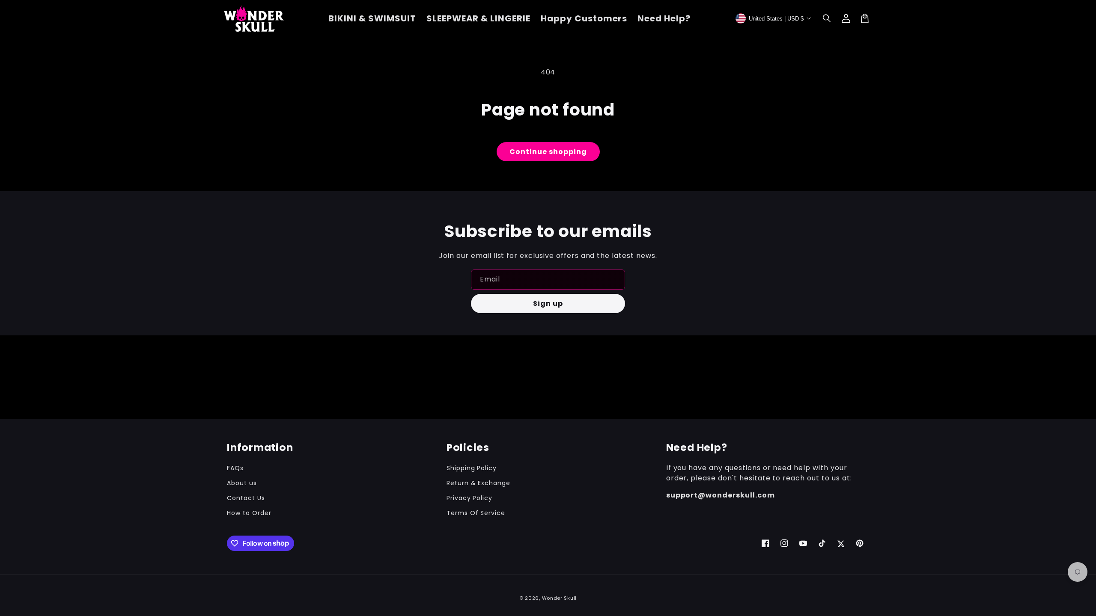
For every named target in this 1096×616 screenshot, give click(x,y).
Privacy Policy (469, 498)
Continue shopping (548, 152)
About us (242, 483)
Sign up (548, 303)
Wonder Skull (559, 598)
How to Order (249, 513)
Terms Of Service (476, 513)
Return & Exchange (478, 483)
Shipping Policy (472, 468)
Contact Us (246, 498)
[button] (827, 18)
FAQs (235, 468)
